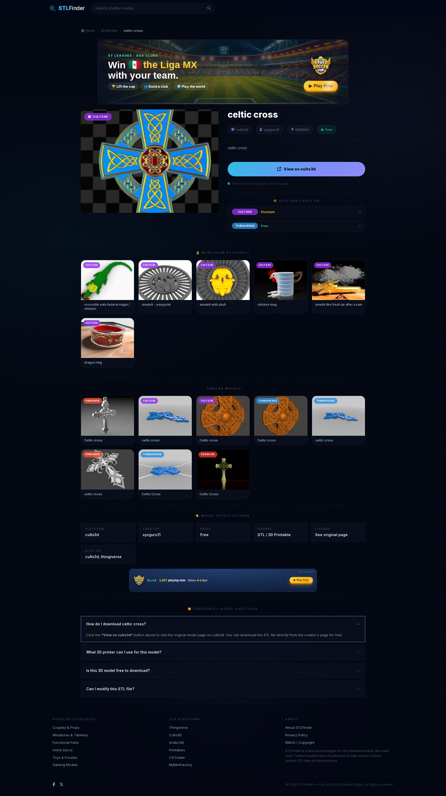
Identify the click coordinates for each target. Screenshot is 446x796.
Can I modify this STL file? (110, 689)
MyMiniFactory (180, 765)
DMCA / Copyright (299, 742)
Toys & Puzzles (65, 757)
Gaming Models (65, 765)
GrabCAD (176, 742)
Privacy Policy (296, 735)
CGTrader (177, 757)
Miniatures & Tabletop (70, 735)
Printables (177, 750)
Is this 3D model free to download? (118, 670)
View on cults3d (300, 169)
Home (90, 30)
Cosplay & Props (66, 727)
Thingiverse (178, 727)
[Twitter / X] (61, 784)
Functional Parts (66, 742)
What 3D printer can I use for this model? (123, 652)
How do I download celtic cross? (116, 624)
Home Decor (63, 750)
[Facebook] (54, 784)
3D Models (109, 30)
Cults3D (175, 735)
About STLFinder (298, 727)
